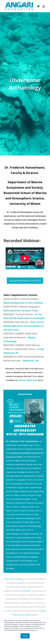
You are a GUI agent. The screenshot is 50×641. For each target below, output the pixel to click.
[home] (38, 6)
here (35, 630)
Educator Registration (28, 380)
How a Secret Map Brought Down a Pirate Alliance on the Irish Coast (23, 326)
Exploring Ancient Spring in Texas (20, 310)
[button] (43, 6)
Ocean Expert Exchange (13, 579)
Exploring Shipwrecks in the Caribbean (23, 302)
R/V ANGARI (25, 591)
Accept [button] (25, 636)
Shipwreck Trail (31, 360)
